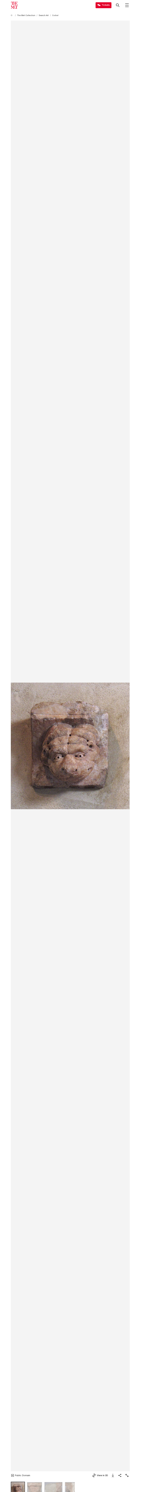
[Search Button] (118, 5)
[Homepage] (14, 5)
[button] (70, 746)
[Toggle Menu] (127, 5)
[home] (12, 15)
